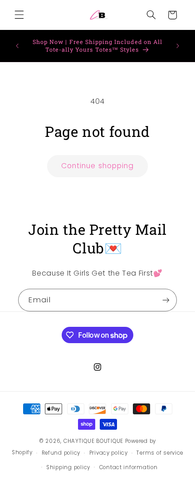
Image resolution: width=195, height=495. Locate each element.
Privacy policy (108, 452)
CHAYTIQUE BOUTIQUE (93, 441)
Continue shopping (97, 165)
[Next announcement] (178, 46)
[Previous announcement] (17, 46)
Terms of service (159, 452)
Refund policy (61, 452)
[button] (19, 15)
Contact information (128, 467)
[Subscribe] (166, 300)
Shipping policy (68, 467)
